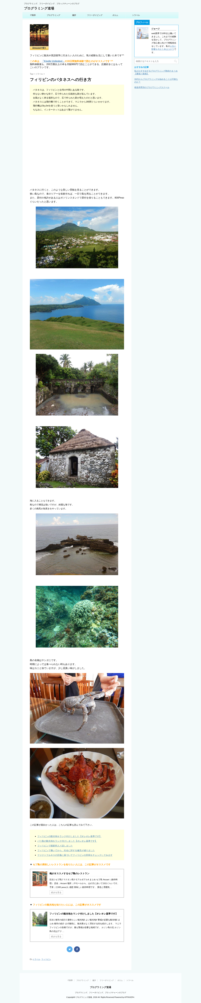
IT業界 (33, 15)
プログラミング (53, 15)
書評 (74, 15)
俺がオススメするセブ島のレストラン (69, 873)
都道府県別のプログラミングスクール (151, 87)
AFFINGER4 (129, 997)
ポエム (115, 15)
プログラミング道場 (39, 8)
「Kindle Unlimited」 (53, 61)
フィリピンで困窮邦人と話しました (55, 845)
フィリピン (46, 959)
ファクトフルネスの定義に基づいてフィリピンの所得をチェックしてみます (74, 855)
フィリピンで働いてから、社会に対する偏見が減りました (66, 850)
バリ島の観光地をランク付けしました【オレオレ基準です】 (67, 841)
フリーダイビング (94, 15)
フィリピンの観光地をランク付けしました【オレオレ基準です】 (69, 836)
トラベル (136, 15)
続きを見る (56, 892)
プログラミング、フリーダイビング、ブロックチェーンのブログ (100, 993)
